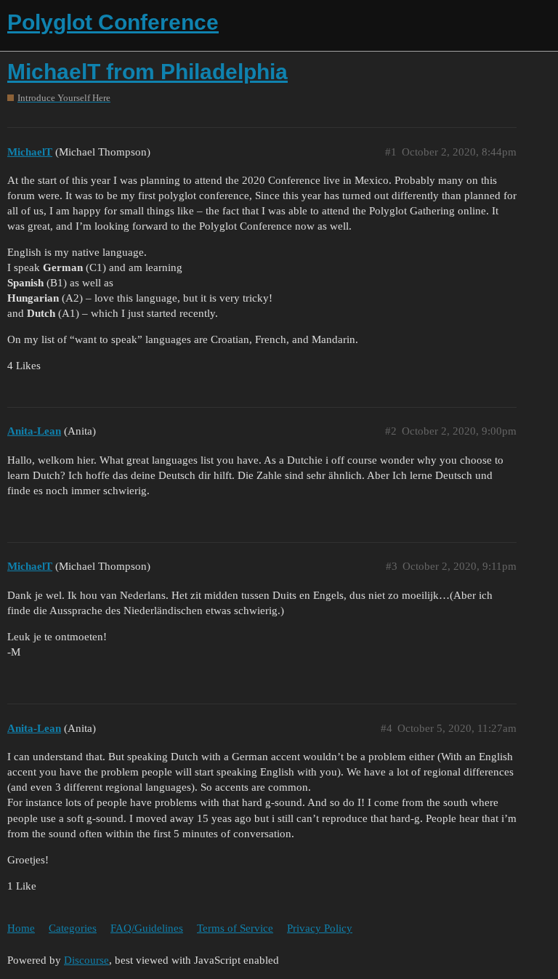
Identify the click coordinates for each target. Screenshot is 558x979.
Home (21, 928)
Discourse (86, 960)
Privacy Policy (319, 928)
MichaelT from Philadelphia (147, 72)
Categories (73, 928)
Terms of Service (235, 928)
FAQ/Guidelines (146, 928)
